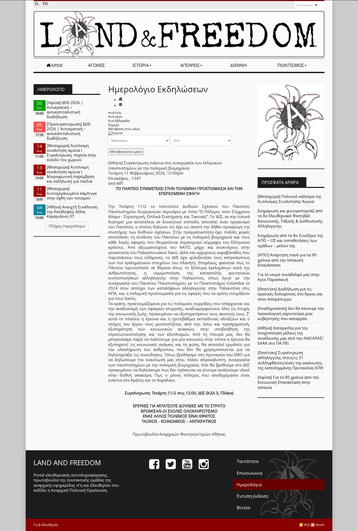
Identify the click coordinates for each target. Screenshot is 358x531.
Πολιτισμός (290, 65)
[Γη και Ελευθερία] (179, 34)
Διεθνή (238, 65)
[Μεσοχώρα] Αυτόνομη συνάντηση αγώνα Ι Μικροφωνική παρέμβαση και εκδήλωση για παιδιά (70, 174)
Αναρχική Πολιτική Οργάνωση (79, 490)
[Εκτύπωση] (120, 99)
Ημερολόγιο (249, 484)
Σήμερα (113, 125)
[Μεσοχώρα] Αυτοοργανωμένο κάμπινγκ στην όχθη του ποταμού (72, 193)
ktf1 (120, 183)
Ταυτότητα (247, 461)
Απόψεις (190, 65)
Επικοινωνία (249, 473)
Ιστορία (140, 65)
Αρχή (56, 65)
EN (45, 3)
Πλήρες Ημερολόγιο (67, 226)
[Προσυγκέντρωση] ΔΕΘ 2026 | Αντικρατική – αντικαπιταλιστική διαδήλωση (68, 131)
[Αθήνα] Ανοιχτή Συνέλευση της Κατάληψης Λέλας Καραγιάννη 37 (72, 211)
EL (37, 3)
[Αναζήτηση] (115, 133)
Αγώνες (96, 65)
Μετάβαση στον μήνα (124, 129)
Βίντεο (243, 508)
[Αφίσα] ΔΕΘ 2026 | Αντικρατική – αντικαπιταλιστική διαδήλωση (65, 109)
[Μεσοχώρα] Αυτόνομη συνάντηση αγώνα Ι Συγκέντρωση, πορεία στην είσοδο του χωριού (71, 152)
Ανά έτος (114, 112)
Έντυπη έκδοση (252, 496)
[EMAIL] (120, 105)
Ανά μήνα (115, 116)
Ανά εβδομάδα (118, 120)
